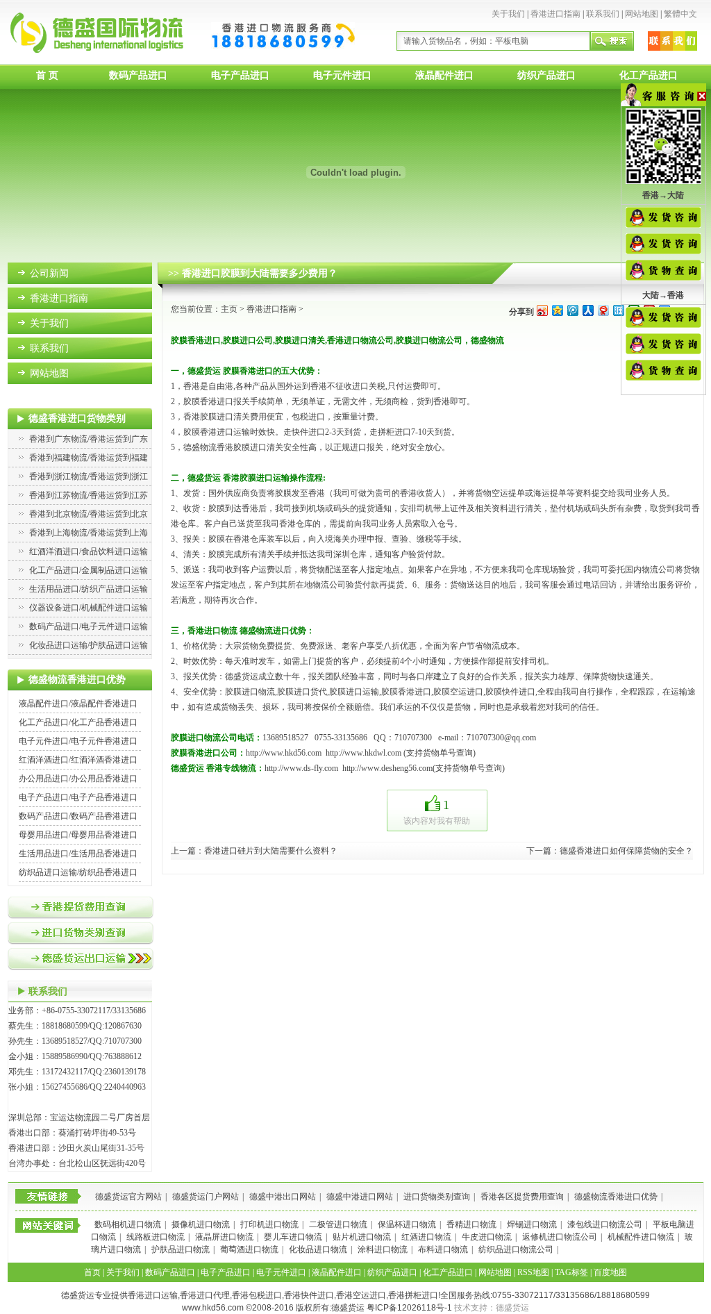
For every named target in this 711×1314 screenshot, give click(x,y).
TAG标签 (571, 1272)
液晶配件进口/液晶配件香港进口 (78, 703)
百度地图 (610, 1272)
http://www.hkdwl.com (363, 753)
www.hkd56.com (213, 1308)
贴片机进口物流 (362, 1237)
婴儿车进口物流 (293, 1237)
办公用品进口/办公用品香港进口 (78, 778)
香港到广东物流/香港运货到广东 (88, 439)
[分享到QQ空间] (556, 310)
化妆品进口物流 (318, 1249)
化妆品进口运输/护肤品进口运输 (88, 645)
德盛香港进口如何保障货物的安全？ (626, 851)
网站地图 (641, 14)
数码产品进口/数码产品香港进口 (78, 816)
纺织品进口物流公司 (515, 1249)
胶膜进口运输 (354, 692)
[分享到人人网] (587, 310)
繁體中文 (680, 14)
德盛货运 (512, 1308)
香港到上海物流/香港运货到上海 (88, 533)
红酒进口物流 (426, 1237)
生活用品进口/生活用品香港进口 (78, 853)
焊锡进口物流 (532, 1224)
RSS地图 (533, 1272)
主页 (229, 309)
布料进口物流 (443, 1249)
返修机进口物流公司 (559, 1237)
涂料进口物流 (383, 1249)
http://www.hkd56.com (283, 753)
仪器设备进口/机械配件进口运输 (88, 608)
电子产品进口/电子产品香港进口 (78, 797)
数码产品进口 (138, 75)
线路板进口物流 (155, 1237)
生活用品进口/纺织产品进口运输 (88, 589)
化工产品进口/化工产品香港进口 (78, 722)
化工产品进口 (648, 75)
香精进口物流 (471, 1224)
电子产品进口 (240, 75)
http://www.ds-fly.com (301, 768)
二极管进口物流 (338, 1224)
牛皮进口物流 (487, 1237)
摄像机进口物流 (201, 1224)
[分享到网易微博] (602, 310)
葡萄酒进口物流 (249, 1249)
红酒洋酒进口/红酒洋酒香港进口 (78, 760)
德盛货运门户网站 (205, 1196)
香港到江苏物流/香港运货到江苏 (88, 495)
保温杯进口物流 (407, 1224)
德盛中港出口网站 (282, 1196)
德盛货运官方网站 (128, 1196)
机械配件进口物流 (641, 1237)
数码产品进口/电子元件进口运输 (88, 626)
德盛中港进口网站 (359, 1196)
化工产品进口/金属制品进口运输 (88, 570)
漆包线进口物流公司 (604, 1224)
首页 (92, 1272)
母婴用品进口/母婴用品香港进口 (78, 835)
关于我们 (508, 14)
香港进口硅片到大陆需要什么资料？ (270, 851)
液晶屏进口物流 (224, 1237)
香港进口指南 (555, 14)
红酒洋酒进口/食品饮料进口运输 (88, 551)
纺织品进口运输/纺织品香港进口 (78, 872)
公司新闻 (49, 273)
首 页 (47, 75)
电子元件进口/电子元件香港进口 (78, 741)
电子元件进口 (342, 75)
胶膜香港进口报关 (216, 401)
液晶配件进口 (444, 75)
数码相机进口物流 (127, 1224)
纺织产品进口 (546, 75)
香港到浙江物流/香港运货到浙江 (88, 476)
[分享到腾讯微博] (572, 310)
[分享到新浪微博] (541, 310)
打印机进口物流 (269, 1224)
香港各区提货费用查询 (522, 1196)
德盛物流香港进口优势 (616, 1196)
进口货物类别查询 (436, 1196)
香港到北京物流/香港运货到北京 (88, 514)
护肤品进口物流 (180, 1249)
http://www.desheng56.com (387, 768)
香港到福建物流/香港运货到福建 (88, 458)
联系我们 (602, 14)
